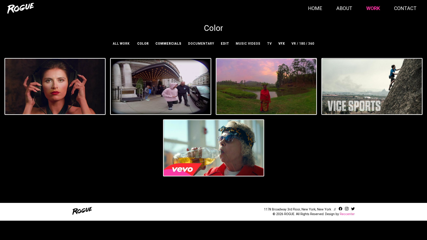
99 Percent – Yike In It (213, 145)
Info (65, 95)
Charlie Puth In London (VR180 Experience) (160, 81)
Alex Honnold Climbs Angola (371, 81)
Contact (405, 8)
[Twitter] (353, 209)
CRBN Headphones (55, 81)
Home (315, 8)
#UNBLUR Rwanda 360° (266, 81)
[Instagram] (347, 209)
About (344, 8)
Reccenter (347, 214)
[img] (20, 8)
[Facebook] (341, 209)
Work (373, 8)
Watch (46, 95)
